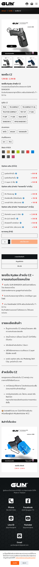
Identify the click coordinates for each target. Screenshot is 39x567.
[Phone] (11, 501)
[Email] (19, 536)
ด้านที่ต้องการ (6, 137)
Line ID (11, 525)
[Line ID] (11, 518)
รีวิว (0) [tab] (19, 266)
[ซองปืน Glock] (19, 444)
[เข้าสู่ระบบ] (27, 3)
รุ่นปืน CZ (5, 103)
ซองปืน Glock (19, 466)
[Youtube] (28, 518)
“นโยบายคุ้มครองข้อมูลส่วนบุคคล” (25, 558)
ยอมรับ (15, 563)
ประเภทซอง (5, 127)
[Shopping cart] (31, 3)
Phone (11, 507)
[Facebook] (28, 501)
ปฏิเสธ (24, 563)
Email (19, 542)
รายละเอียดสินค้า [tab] (19, 256)
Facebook (28, 507)
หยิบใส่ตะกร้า (24, 242)
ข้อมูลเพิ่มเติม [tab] (19, 261)
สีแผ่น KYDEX (6, 148)
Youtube (28, 525)
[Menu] (36, 4)
